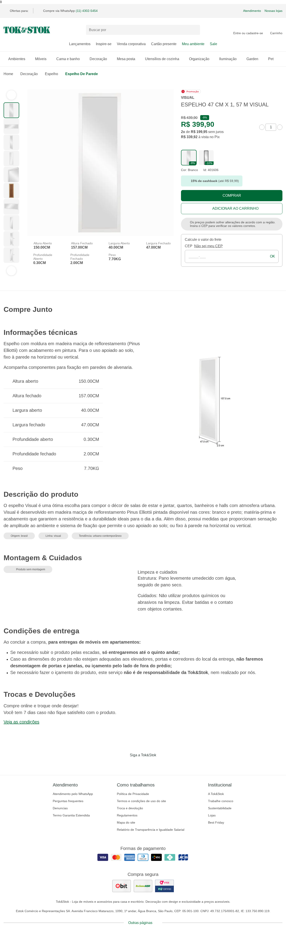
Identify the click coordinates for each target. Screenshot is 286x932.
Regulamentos (127, 815)
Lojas (212, 815)
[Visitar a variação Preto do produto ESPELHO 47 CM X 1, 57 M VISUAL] (206, 157)
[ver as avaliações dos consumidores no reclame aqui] (143, 886)
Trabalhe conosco (220, 801)
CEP (188, 246)
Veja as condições (21, 721)
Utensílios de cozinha (162, 59)
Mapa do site (126, 822)
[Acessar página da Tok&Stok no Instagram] (136, 764)
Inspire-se (103, 44)
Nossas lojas (273, 11)
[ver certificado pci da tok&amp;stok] (164, 886)
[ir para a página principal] (27, 30)
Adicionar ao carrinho (235, 208)
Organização (199, 59)
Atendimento (252, 11)
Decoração (98, 59)
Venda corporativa (131, 44)
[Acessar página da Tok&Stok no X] (161, 764)
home (8, 74)
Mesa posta (126, 59)
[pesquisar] (194, 30)
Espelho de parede (81, 74)
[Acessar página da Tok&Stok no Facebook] (124, 764)
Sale (213, 44)
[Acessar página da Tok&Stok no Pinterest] (149, 764)
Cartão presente (164, 44)
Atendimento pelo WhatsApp (73, 794)
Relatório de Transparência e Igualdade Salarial (150, 829)
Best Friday (216, 822)
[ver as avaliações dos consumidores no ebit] (121, 886)
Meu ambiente (193, 44)
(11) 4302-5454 (87, 11)
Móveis (40, 59)
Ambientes (16, 59)
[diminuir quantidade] (262, 127)
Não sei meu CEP (208, 246)
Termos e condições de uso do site (141, 801)
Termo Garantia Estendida (71, 815)
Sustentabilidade (219, 808)
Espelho (51, 74)
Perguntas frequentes (68, 801)
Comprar (232, 195)
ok (272, 256)
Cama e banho (68, 59)
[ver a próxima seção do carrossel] (11, 270)
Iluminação (228, 59)
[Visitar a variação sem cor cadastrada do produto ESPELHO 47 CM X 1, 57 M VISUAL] (189, 157)
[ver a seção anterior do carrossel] (11, 95)
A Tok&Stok (216, 794)
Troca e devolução (130, 808)
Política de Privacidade (133, 794)
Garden (252, 59)
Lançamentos (79, 44)
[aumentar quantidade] (279, 127)
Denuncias (60, 808)
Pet (270, 59)
